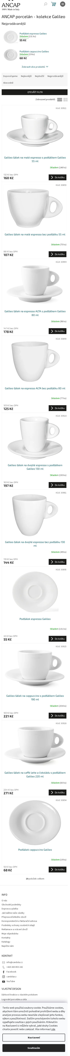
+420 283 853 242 (15, 967)
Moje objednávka (10, 933)
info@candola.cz (15, 962)
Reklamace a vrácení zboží (15, 929)
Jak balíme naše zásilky (13, 913)
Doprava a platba (10, 908)
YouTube (11, 981)
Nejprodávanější (55, 76)
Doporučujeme (10, 76)
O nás (4, 900)
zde (53, 1029)
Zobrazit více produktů (33, 66)
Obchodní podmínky (11, 904)
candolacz (11, 976)
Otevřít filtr (35, 92)
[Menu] (62, 4)
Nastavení (34, 1037)
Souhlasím (34, 1048)
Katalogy (6, 941)
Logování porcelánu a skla (14, 999)
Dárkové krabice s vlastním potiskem (20, 994)
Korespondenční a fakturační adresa (19, 921)
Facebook (11, 971)
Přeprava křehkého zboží (14, 917)
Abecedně (8, 83)
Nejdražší (39, 76)
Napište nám (8, 946)
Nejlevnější (26, 76)
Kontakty (6, 937)
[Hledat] (45, 4)
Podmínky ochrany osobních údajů (18, 925)
